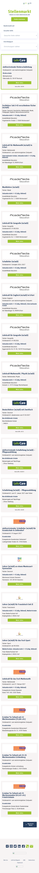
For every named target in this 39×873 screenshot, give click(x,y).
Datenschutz (31, 860)
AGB (24, 860)
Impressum (20, 862)
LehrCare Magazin (15, 860)
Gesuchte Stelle (8, 30)
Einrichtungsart (8, 41)
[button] (30, 824)
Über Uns (5, 860)
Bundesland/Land (9, 25)
